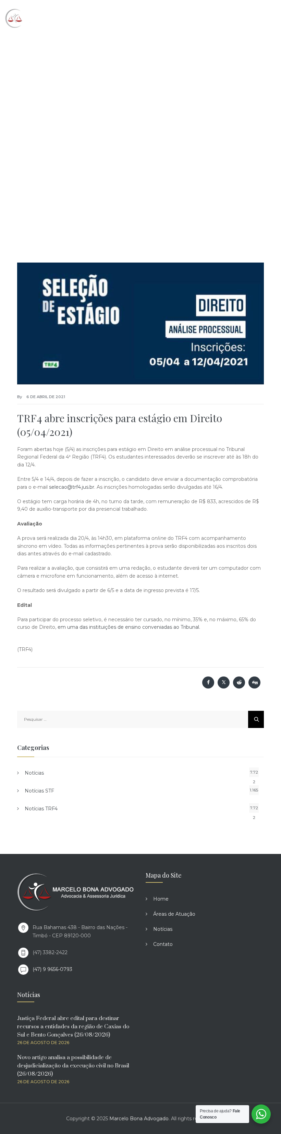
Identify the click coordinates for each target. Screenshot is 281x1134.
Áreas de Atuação (174, 914)
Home (161, 899)
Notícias (34, 773)
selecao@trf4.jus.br (71, 487)
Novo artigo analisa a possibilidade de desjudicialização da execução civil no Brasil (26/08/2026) (73, 1065)
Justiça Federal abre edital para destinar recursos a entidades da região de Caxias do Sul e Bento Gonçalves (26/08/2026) (73, 1026)
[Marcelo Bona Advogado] (34, 18)
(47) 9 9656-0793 (52, 969)
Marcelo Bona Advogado (139, 1118)
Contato (163, 944)
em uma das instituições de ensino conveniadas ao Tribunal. (129, 627)
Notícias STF (39, 791)
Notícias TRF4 (41, 809)
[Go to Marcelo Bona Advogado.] (68, 116)
